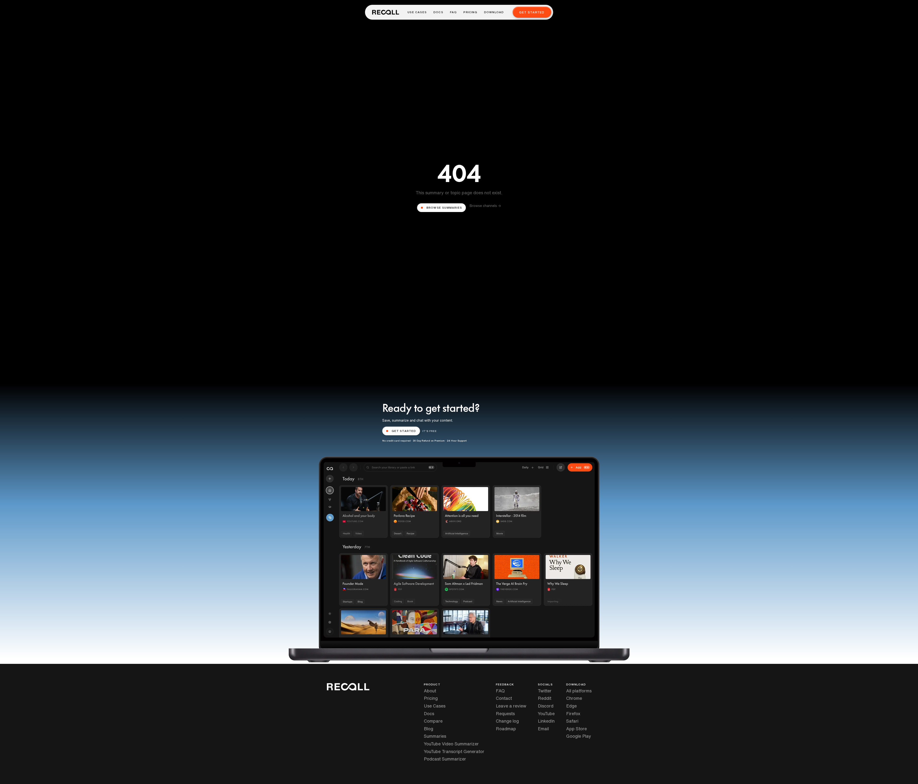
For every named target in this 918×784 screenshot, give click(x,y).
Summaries (435, 736)
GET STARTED (404, 430)
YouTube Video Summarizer (451, 744)
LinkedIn (546, 721)
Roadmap (506, 728)
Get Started (531, 12)
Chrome (574, 698)
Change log (507, 721)
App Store (576, 728)
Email (543, 728)
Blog (428, 728)
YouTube (546, 713)
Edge (571, 706)
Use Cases (417, 12)
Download (494, 12)
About (430, 691)
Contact (504, 698)
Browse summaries (444, 207)
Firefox (573, 713)
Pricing (470, 12)
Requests (505, 713)
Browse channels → (485, 205)
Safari (572, 721)
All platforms (579, 691)
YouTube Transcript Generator (454, 751)
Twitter (545, 691)
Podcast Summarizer (445, 759)
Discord (545, 706)
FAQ (453, 12)
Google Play (578, 736)
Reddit (544, 698)
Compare (433, 721)
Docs (438, 12)
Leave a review (511, 706)
